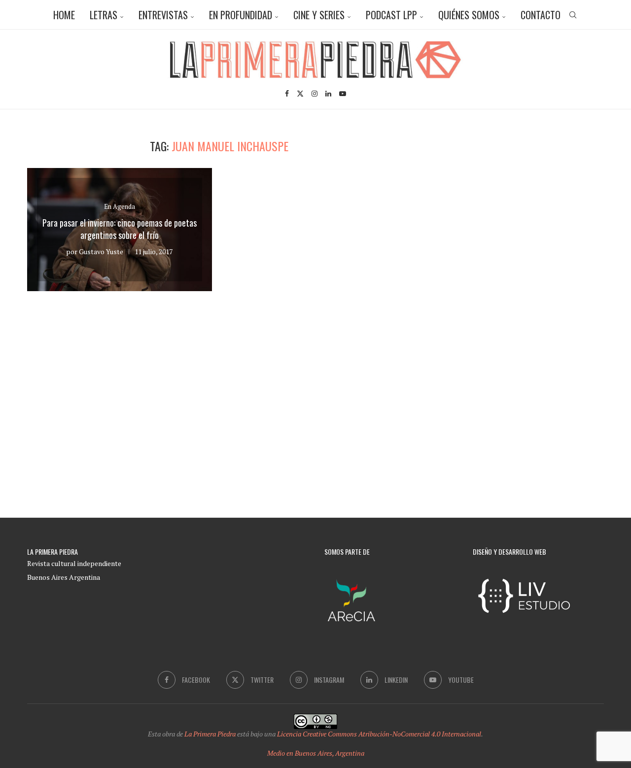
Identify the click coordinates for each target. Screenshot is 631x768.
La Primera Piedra (210, 733)
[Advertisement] (520, 208)
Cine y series (319, 14)
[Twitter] (300, 93)
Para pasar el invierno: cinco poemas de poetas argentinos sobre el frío (119, 228)
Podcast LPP (391, 14)
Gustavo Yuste (101, 251)
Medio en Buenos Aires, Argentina (315, 753)
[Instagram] (314, 93)
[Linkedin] (328, 93)
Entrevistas (163, 14)
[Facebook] (287, 93)
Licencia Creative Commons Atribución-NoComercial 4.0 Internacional (379, 733)
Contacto (541, 14)
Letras (103, 14)
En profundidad (240, 14)
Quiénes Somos (468, 14)
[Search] (573, 14)
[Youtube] (342, 93)
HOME (64, 14)
